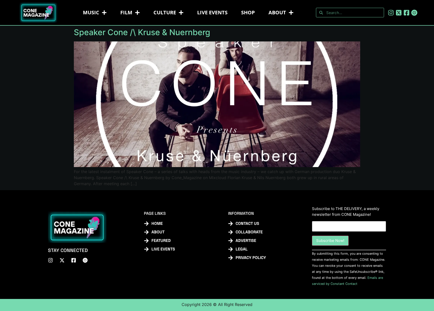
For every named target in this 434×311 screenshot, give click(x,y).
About (277, 12)
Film (126, 12)
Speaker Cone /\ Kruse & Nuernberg (142, 32)
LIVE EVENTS (212, 12)
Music (91, 12)
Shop (248, 12)
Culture (164, 12)
